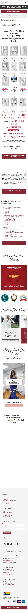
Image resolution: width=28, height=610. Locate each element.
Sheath (6, 214)
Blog (4, 511)
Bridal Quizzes (6, 514)
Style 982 (23, 109)
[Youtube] (8, 544)
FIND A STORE (14, 16)
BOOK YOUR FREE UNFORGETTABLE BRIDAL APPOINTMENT (14, 156)
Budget (6, 228)
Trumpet (7, 211)
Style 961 (14, 58)
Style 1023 (23, 73)
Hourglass (7, 222)
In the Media (6, 503)
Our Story (5, 499)
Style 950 (4, 58)
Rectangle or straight (10, 218)
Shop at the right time (10, 234)
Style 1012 (14, 73)
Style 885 (4, 109)
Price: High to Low (14, 130)
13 (12, 118)
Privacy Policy (6, 516)
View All (14, 124)
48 (22, 121)
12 (9, 118)
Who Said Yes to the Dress (9, 500)
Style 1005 (4, 73)
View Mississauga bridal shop (9, 562)
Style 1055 (14, 94)
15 (18, 118)
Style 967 (23, 58)
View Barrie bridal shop (8, 587)
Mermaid (7, 212)
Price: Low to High (16, 127)
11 (7, 118)
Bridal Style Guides (7, 512)
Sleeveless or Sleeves (10, 220)
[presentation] (1, 299)
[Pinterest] (15, 544)
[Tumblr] (17, 544)
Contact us (5, 541)
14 (15, 118)
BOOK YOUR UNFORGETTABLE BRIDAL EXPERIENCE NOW (14, 191)
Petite (6, 224)
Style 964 (14, 109)
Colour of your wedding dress (12, 238)
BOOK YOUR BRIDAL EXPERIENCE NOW (14, 243)
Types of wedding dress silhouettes (11, 207)
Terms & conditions (8, 515)
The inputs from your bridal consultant (14, 232)
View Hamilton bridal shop (9, 574)
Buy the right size (9, 235)
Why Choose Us (7, 498)
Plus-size (7, 223)
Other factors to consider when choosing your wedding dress (14, 226)
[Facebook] (5, 544)
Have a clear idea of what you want (13, 230)
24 (19, 121)
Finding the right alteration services (13, 236)
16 (20, 118)
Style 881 (23, 88)
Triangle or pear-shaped (10, 219)
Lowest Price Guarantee (9, 502)
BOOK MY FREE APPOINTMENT (14, 11)
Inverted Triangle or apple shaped (13, 216)
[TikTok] (11, 544)
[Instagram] (20, 544)
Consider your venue (10, 231)
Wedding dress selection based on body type (13, 215)
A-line (6, 210)
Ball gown (7, 208)
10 (4, 118)
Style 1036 (4, 88)
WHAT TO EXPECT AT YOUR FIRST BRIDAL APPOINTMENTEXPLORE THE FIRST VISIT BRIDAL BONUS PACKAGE (14, 135)
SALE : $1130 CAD (14, 88)
